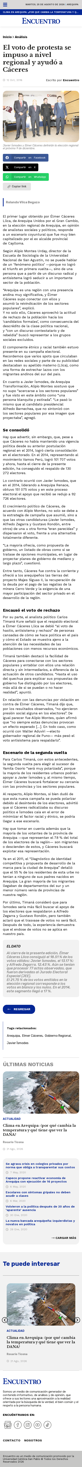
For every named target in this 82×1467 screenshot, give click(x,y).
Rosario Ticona (13, 1142)
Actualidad (12, 1119)
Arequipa (13, 1035)
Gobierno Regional (58, 1035)
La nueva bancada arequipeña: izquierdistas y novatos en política (40, 1222)
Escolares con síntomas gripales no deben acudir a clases (38, 1194)
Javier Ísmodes (17, 1043)
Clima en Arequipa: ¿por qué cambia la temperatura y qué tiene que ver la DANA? (41, 12)
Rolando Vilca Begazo (23, 202)
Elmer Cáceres (32, 1035)
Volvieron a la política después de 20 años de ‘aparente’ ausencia (40, 1208)
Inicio (7, 37)
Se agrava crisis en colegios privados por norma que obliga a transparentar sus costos (40, 1165)
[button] (25, 158)
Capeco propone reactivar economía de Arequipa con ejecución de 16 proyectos (36, 1179)
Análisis (21, 37)
